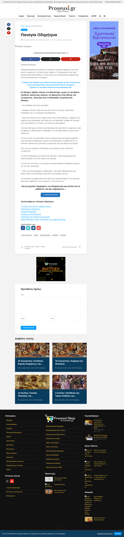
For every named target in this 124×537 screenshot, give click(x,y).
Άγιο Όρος (65, 2)
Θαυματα (28, 26)
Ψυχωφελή (19, 2)
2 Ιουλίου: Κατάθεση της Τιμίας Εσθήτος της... (67, 394)
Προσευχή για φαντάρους (30, 209)
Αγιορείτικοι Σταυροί (53, 438)
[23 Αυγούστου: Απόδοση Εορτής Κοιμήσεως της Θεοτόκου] (32, 350)
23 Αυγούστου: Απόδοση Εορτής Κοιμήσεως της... (30, 362)
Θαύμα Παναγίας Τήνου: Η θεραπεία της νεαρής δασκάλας (43, 219)
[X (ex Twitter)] (7, 481)
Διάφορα (30, 2)
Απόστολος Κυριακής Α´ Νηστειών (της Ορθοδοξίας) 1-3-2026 (99, 424)
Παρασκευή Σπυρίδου (29, 40)
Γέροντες (72, 16)
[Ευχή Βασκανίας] (49, 485)
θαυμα (36, 235)
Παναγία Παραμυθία (28, 212)
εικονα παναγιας (27, 235)
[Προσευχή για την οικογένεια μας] (49, 491)
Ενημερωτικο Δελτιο (51, 194)
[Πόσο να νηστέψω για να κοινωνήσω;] (89, 454)
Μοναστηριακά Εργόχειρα (55, 426)
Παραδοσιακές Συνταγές (14, 465)
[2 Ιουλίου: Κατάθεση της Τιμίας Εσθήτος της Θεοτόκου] (69, 382)
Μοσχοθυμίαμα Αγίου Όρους (55, 430)
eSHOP (93, 16)
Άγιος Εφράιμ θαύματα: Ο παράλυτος (98, 498)
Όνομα (23, 318)
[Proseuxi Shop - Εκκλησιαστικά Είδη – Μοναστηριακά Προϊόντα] (60, 418)
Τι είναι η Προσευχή (13, 487)
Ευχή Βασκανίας (59, 484)
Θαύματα (25, 2)
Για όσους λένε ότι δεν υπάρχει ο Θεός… (36, 206)
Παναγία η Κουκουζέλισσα (31, 214)
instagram (33, 228)
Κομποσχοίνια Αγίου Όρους (55, 434)
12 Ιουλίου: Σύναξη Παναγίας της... (27, 394)
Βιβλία (100, 2)
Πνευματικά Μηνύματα (39, 2)
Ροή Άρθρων (6, 2)
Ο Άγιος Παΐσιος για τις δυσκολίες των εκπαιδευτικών (100, 477)
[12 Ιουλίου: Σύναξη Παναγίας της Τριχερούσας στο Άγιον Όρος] (32, 382)
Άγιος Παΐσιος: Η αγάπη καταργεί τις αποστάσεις (100, 463)
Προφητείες (71, 2)
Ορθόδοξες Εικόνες (52, 459)
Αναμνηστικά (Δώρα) (53, 463)
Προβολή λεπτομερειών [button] (105, 533)
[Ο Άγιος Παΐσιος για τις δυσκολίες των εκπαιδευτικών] (89, 481)
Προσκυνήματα (58, 2)
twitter (28, 228)
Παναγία (63, 235)
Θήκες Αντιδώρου (52, 447)
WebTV (96, 2)
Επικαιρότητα (83, 16)
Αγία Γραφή (78, 2)
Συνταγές (91, 2)
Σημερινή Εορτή (60, 16)
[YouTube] (12, 481)
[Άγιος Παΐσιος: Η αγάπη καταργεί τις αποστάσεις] (89, 466)
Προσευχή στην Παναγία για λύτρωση (35, 217)
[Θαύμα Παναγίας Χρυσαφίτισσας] (89, 519)
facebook (23, 228)
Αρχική (21, 16)
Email (53, 318)
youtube (39, 228)
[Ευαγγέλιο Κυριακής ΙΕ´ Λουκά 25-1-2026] (89, 437)
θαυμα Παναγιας (45, 235)
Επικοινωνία (10, 496)
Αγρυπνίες (13, 2)
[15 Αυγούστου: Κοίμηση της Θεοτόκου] (69, 350)
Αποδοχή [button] (117, 533)
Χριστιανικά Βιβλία (52, 455)
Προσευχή (31, 16)
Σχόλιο (22, 294)
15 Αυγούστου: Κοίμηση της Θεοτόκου (69, 362)
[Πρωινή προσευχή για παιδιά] (49, 479)
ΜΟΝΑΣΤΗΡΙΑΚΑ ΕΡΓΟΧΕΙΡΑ (113, 2)
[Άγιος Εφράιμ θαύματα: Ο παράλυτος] (89, 505)
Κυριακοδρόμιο (49, 2)
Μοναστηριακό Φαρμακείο (55, 451)
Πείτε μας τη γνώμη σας (14, 492)
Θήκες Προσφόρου (52, 442)
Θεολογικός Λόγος (44, 16)
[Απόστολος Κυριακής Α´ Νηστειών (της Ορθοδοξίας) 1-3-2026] (89, 422)
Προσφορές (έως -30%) (54, 467)
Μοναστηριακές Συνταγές (15, 461)
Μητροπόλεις (85, 2)
